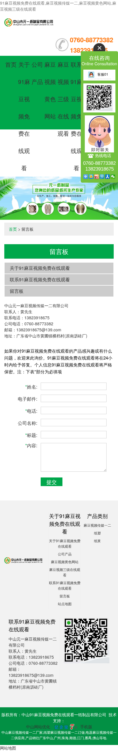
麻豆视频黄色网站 (64, 561)
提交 (51, 482)
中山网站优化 (38, 726)
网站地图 (8, 748)
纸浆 (97, 540)
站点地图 (65, 603)
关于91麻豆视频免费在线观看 (24, 116)
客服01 (102, 74)
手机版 (86, 726)
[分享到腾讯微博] (102, 176)
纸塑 (97, 532)
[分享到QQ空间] (91, 176)
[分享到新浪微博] (96, 176)
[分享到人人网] (107, 176)
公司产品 (65, 553)
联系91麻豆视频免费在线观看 (76, 116)
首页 (11, 64)
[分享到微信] (113, 176)
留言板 (16, 291)
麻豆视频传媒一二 (97, 525)
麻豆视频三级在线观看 (63, 98)
